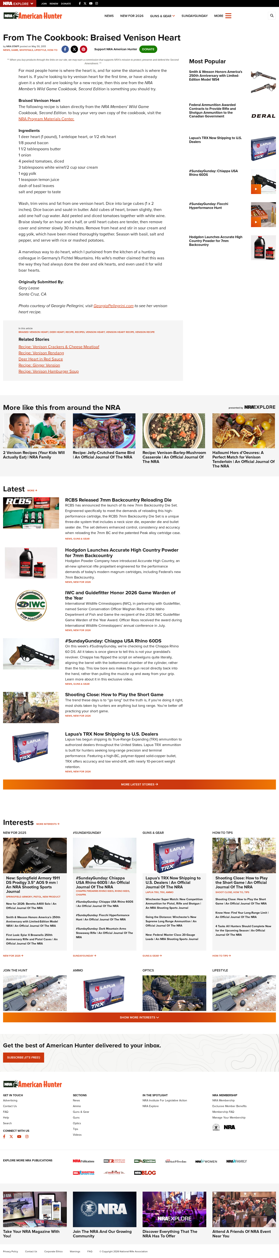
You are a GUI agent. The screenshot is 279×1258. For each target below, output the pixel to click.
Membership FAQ (223, 1112)
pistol (37, 897)
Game (14, 50)
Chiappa (81, 895)
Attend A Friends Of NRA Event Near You (241, 1233)
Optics (148, 970)
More (30, 490)
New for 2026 (132, 15)
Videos (77, 1135)
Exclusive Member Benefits (229, 1106)
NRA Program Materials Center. (46, 119)
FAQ (5, 1112)
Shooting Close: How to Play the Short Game (114, 694)
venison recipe (145, 332)
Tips (246, 892)
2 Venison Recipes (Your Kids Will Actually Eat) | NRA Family (34, 454)
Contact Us (10, 1106)
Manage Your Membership (229, 1117)
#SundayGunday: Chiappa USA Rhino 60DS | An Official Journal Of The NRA (103, 882)
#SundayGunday (87, 832)
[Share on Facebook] (65, 47)
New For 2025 (14, 832)
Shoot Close (223, 892)
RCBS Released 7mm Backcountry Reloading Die (118, 500)
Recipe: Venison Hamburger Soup (49, 371)
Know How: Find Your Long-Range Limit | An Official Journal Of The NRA (242, 915)
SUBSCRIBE (23, 1057)
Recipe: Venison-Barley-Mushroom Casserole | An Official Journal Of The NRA (174, 457)
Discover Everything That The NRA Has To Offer (170, 1233)
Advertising (10, 1100)
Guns (76, 1117)
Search (7, 1123)
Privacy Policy (10, 1251)
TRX (162, 892)
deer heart (57, 332)
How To (238, 892)
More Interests (46, 824)
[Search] (272, 16)
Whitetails (26, 50)
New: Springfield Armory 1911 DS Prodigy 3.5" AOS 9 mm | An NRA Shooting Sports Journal (33, 884)
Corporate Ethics (53, 1251)
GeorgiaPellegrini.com (114, 306)
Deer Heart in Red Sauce (41, 359)
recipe (70, 332)
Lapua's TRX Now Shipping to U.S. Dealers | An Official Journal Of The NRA (173, 882)
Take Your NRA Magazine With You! (31, 1233)
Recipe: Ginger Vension (39, 365)
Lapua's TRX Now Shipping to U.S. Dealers (111, 734)
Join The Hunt (15, 970)
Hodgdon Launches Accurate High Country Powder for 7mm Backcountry (122, 552)
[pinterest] (83, 47)
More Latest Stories (156, 784)
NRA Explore (151, 1106)
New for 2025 (11, 956)
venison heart (95, 332)
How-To (52, 50)
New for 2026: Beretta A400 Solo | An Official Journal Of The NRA (31, 906)
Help (6, 1117)
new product (51, 897)
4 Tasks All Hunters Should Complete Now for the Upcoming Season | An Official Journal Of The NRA (243, 930)
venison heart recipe (120, 332)
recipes (80, 332)
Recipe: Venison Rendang (41, 353)
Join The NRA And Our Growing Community (102, 1233)
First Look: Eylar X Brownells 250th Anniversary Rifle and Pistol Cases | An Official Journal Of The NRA (32, 939)
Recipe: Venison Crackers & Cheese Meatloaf (59, 347)
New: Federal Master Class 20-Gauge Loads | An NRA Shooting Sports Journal (172, 937)
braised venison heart (33, 332)
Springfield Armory (19, 897)
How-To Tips (222, 832)
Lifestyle (40, 50)
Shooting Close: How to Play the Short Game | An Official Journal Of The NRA (241, 882)
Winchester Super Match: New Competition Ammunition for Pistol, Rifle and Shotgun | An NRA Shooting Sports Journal (174, 903)
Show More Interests (161, 1017)
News (109, 15)
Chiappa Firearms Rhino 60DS (95, 891)
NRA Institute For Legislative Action (165, 1100)
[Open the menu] (228, 15)
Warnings (75, 1251)
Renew (54, 4)
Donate (66, 4)
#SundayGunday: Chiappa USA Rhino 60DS (113, 641)
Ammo (169, 892)
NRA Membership (223, 1100)
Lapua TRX (152, 892)
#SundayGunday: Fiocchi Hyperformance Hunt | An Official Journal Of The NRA (102, 917)
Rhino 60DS (122, 891)
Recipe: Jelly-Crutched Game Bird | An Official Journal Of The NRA (104, 454)
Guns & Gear (160, 16)
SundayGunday (195, 15)
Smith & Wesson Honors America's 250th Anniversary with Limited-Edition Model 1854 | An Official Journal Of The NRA (33, 921)
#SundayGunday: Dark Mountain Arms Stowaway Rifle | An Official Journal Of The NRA (104, 933)
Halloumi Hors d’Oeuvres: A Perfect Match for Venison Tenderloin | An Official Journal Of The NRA (243, 459)
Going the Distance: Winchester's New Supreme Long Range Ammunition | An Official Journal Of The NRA (171, 921)
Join (44, 4)
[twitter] (74, 47)
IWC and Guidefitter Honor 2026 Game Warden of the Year (120, 595)
